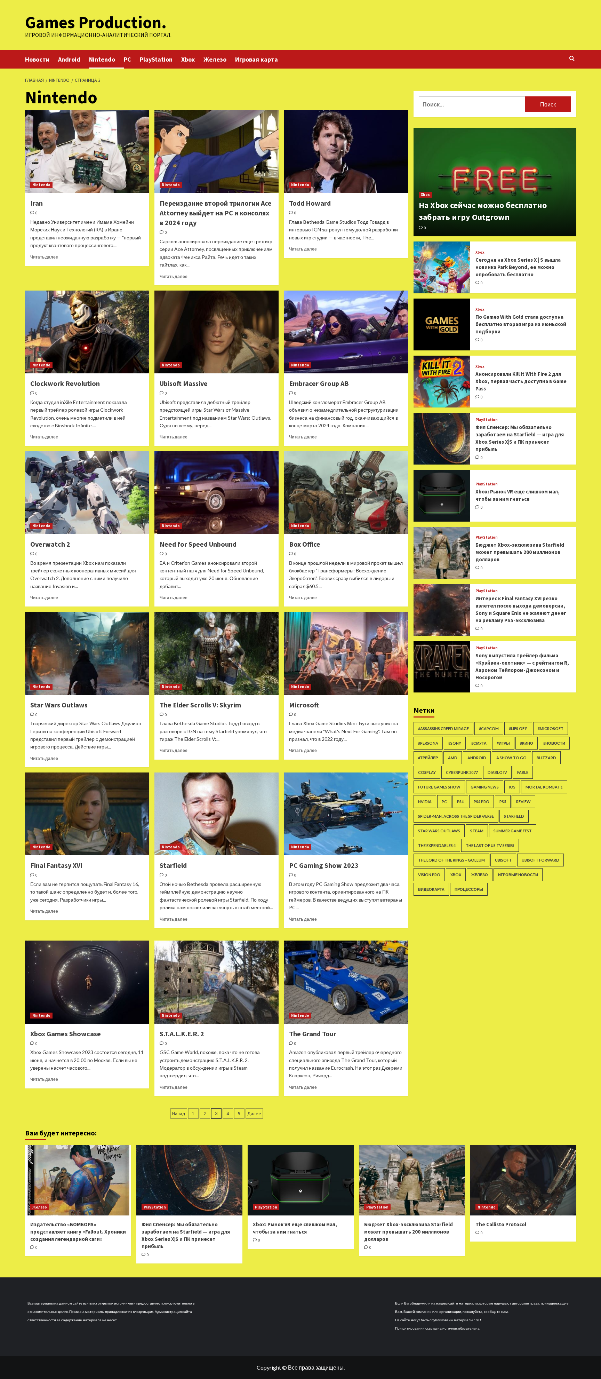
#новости (554, 743)
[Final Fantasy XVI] (87, 813)
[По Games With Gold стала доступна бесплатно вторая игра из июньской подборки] (442, 324)
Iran (36, 203)
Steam (476, 831)
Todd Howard (310, 203)
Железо (214, 59)
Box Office (304, 544)
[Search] (572, 59)
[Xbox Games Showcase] (87, 982)
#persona (428, 743)
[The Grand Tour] (346, 982)
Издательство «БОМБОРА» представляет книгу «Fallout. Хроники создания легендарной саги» (78, 1231)
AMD (452, 757)
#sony (454, 743)
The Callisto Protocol (500, 1224)
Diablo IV (497, 772)
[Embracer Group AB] (346, 332)
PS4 (460, 801)
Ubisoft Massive (184, 383)
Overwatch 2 (50, 544)
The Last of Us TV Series (490, 845)
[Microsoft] (346, 653)
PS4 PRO (481, 801)
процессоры (469, 889)
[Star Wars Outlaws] (87, 653)
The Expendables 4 (437, 845)
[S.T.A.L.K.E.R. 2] (216, 982)
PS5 (502, 801)
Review (523, 801)
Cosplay (427, 772)
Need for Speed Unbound (198, 544)
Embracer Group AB (319, 383)
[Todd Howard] (346, 151)
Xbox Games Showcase (65, 1033)
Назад (178, 1113)
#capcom (489, 728)
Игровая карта (256, 59)
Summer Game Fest (513, 831)
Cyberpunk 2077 (462, 772)
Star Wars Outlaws (59, 704)
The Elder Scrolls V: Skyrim (200, 704)
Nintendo (102, 59)
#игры (503, 743)
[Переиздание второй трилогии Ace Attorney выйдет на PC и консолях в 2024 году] (216, 151)
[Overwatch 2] (87, 492)
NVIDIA (425, 801)
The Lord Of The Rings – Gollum (451, 860)
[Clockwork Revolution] (87, 332)
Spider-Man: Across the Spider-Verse (456, 816)
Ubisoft (503, 860)
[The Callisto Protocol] (523, 1180)
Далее (254, 1113)
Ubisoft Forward (540, 860)
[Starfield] (216, 813)
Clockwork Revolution (65, 383)
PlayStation (156, 59)
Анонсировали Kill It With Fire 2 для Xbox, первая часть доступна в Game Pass (521, 381)
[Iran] (87, 151)
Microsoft (304, 704)
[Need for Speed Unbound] (216, 492)
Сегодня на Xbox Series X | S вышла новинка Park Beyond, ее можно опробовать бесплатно (518, 267)
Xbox (188, 59)
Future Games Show (439, 787)
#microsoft (550, 728)
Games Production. (96, 22)
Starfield (173, 865)
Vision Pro (429, 874)
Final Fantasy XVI (56, 865)
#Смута (479, 743)
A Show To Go (511, 757)
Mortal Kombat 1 (544, 787)
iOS (512, 787)
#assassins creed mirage (443, 728)
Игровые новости (518, 874)
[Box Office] (346, 492)
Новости (37, 59)
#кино (526, 743)
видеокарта (431, 889)
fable (522, 772)
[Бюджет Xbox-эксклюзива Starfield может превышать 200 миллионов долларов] (442, 553)
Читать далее (44, 257)
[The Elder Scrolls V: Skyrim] (216, 653)
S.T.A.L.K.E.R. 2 (182, 1033)
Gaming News (485, 787)
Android (69, 59)
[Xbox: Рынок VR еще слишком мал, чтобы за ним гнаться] (442, 496)
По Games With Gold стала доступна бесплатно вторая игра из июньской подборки (520, 324)
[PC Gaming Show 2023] (346, 813)
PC (127, 59)
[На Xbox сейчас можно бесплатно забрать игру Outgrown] (495, 182)
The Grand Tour (312, 1033)
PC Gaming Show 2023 (324, 865)
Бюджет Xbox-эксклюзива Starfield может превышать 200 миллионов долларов (519, 552)
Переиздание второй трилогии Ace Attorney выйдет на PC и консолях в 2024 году (216, 213)
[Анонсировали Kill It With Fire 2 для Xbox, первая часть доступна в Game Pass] (442, 381)
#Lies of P (518, 728)
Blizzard (546, 757)
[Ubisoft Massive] (216, 332)
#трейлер (428, 757)
